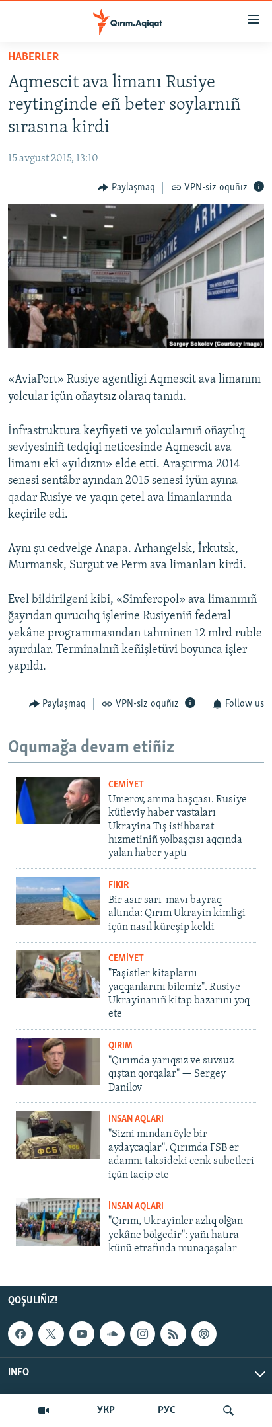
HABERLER (33, 57)
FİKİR (118, 885)
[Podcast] (204, 1333)
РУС (167, 1410)
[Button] (126, 187)
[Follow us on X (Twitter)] (50, 1333)
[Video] (43, 1410)
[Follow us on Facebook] (20, 1333)
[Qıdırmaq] (228, 1410)
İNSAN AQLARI (136, 1119)
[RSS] (173, 1333)
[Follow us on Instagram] (142, 1333)
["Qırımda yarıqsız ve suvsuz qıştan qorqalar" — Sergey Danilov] (58, 1061)
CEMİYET (126, 785)
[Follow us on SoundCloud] (112, 1333)
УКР (106, 1410)
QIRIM (120, 1046)
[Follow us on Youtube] (81, 1333)
